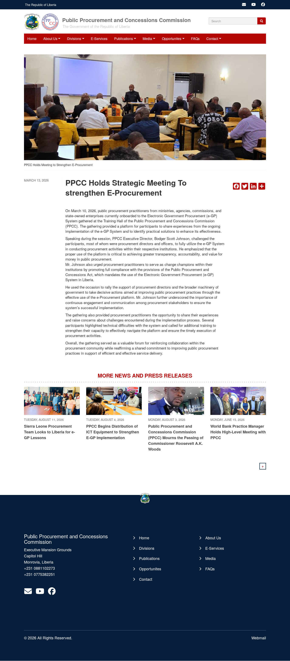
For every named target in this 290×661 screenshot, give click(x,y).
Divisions (74, 38)
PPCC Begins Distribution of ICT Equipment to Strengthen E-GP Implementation (112, 431)
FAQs (195, 38)
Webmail (258, 637)
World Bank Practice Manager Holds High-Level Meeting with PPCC (238, 431)
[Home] (42, 21)
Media (147, 38)
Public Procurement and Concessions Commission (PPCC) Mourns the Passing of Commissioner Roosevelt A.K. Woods (175, 437)
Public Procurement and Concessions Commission (126, 19)
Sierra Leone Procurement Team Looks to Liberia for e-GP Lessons (49, 431)
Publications (123, 38)
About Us (50, 38)
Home (32, 38)
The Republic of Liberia (40, 5)
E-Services (99, 38)
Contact (212, 38)
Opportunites (171, 38)
